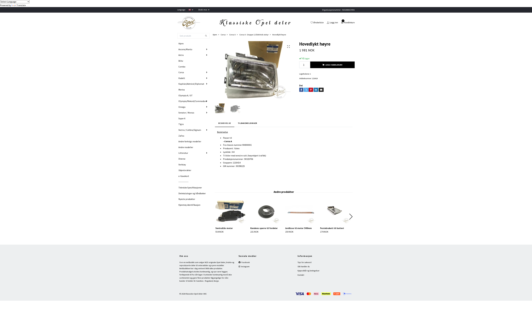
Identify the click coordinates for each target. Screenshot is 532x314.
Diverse (181, 158)
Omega (181, 107)
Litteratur (183, 153)
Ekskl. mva (202, 9)
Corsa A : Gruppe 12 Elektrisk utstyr (254, 34)
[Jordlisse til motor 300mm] (301, 213)
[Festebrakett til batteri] (336, 213)
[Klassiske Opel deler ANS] (188, 23)
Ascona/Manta (185, 49)
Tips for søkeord (304, 262)
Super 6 (181, 118)
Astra (181, 55)
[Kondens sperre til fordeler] (266, 213)
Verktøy (182, 164)
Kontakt (301, 275)
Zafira (181, 135)
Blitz (180, 60)
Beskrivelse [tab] (224, 123)
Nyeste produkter (186, 199)
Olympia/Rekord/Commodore (192, 101)
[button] (351, 217)
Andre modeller (185, 147)
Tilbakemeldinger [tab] (247, 123)
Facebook (245, 262)
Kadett (181, 78)
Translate (21, 5)
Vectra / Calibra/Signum (189, 130)
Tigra (181, 124)
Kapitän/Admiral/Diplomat (191, 83)
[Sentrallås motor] (231, 213)
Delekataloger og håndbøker (192, 193)
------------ (183, 181)
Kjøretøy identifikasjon (189, 204)
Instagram (245, 266)
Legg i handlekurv (333, 65)
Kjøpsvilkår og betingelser (308, 270)
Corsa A (232, 34)
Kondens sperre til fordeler (264, 228)
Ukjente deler (184, 170)
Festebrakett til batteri (332, 228)
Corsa (181, 72)
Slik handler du (304, 266)
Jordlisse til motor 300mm (298, 228)
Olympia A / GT (185, 95)
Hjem (181, 43)
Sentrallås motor (224, 228)
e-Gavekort (183, 176)
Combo (181, 66)
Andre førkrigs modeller (189, 141)
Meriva (181, 89)
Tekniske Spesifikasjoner (190, 187)
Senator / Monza (186, 112)
